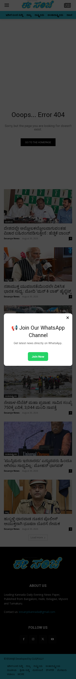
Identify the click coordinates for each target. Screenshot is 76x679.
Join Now (38, 356)
